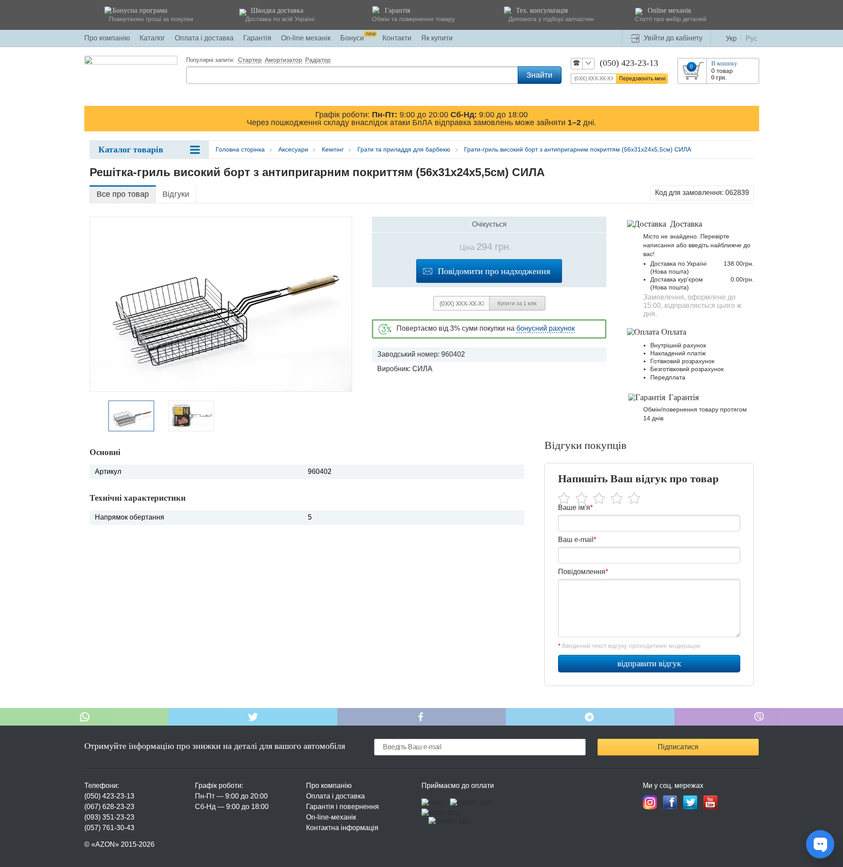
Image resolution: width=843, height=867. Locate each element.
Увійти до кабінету (673, 38)
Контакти (396, 38)
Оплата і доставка (204, 38)
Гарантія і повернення (342, 806)
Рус (751, 38)
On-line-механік (331, 817)
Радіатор (318, 60)
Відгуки (175, 194)
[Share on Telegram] (590, 717)
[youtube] (710, 802)
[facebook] (670, 802)
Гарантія (257, 38)
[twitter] (690, 802)
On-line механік (306, 38)
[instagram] (650, 802)
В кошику (724, 63)
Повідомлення (583, 571)
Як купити (437, 38)
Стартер (250, 60)
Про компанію (107, 38)
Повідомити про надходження (494, 271)
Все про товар (123, 194)
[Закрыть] (750, 118)
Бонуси (358, 38)
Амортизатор (283, 60)
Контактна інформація (342, 827)
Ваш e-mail (577, 539)
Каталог (152, 38)
